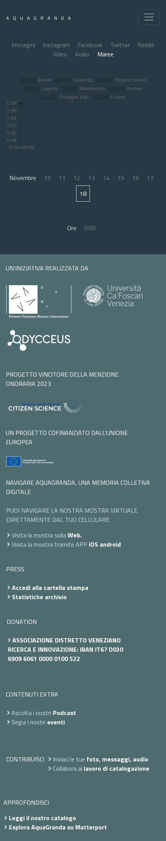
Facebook (90, 44)
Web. (75, 535)
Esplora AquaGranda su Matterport (58, 827)
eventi (56, 722)
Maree (105, 54)
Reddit (145, 44)
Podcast (64, 712)
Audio (82, 54)
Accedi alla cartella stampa (50, 587)
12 (76, 177)
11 (62, 177)
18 (83, 193)
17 (150, 177)
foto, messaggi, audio (117, 759)
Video (60, 54)
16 (135, 177)
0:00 (90, 228)
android (110, 544)
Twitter (120, 44)
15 (120, 177)
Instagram (56, 44)
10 (47, 177)
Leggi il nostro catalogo (42, 817)
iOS (93, 544)
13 (91, 177)
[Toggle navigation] (149, 17)
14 (106, 177)
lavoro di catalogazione (116, 768)
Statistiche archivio (39, 596)
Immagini (23, 44)
